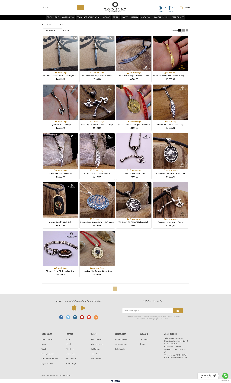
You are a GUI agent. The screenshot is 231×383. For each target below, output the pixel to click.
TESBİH (116, 17)
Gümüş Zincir (71, 354)
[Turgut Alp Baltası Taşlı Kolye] (60, 102)
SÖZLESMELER (120, 334)
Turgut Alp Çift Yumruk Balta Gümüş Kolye (97, 124)
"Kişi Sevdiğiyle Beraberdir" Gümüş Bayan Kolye (97, 222)
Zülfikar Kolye (71, 363)
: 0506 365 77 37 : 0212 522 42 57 (176, 352)
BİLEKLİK (134, 17)
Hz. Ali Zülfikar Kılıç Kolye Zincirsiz (60, 173)
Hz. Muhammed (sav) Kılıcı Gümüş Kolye (97, 76)
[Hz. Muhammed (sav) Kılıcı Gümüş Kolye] (97, 53)
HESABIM (69, 334)
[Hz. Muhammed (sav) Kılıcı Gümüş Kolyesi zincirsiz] (60, 53)
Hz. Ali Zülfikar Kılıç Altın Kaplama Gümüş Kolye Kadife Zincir (170, 76)
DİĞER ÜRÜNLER (161, 17)
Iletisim (142, 344)
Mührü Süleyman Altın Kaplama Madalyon (134, 124)
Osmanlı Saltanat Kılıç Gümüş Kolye (170, 124)
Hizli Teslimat (95, 349)
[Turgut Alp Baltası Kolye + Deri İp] (170, 200)
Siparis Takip (95, 354)
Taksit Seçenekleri (97, 344)
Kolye (68, 339)
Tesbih (44, 349)
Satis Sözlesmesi (121, 344)
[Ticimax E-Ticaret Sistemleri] (115, 381)
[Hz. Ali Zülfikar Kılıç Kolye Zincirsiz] (60, 151)
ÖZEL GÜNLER (178, 17)
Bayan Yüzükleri (47, 363)
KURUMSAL (144, 334)
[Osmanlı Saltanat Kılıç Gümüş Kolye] (170, 102)
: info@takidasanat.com (175, 358)
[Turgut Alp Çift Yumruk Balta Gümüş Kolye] (97, 102)
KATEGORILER (47, 334)
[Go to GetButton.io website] (225, 380)
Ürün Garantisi (96, 359)
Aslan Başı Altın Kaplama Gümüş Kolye (97, 271)
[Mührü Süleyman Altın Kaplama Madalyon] (133, 102)
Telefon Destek (96, 339)
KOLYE (125, 17)
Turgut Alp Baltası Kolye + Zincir (134, 173)
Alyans (44, 344)
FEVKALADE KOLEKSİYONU (88, 17)
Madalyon (70, 349)
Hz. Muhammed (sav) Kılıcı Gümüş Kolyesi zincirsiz (60, 75)
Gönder (178, 310)
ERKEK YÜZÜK (53, 17)
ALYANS (106, 17)
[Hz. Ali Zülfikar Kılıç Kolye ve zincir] (97, 151)
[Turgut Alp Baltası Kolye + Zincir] (133, 151)
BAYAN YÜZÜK (68, 17)
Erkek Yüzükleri (47, 339)
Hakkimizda (144, 339)
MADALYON (146, 17)
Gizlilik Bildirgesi (121, 339)
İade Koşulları (120, 349)
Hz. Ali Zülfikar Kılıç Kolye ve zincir (97, 173)
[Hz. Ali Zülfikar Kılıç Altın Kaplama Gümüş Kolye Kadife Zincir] (170, 53)
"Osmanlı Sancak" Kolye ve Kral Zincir (60, 271)
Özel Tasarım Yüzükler (50, 359)
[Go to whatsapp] (225, 376)
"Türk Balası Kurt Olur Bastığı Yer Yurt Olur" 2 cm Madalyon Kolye (170, 173)
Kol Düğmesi (71, 359)
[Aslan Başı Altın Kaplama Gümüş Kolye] (97, 248)
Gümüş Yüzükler (48, 354)
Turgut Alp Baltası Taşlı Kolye (60, 124)
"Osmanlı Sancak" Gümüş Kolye (60, 222)
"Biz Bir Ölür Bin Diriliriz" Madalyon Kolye (133, 222)
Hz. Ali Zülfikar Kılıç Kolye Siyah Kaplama (134, 76)
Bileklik (68, 344)
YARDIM (93, 334)
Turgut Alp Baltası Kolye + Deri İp (170, 222)
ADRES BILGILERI (170, 334)
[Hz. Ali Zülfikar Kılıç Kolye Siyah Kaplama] (133, 53)
